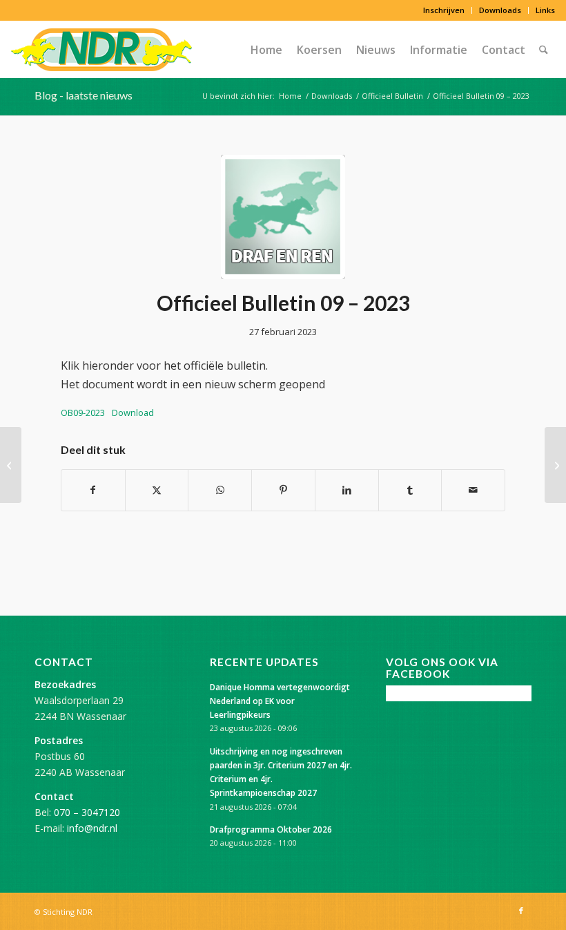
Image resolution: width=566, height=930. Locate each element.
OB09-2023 (83, 412)
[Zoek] (543, 49)
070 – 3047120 (87, 812)
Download (133, 412)
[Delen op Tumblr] (410, 490)
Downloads (500, 10)
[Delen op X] (157, 490)
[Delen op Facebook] (93, 490)
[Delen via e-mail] (473, 490)
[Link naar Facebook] (521, 910)
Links (545, 10)
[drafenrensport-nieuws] (283, 217)
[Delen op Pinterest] (283, 490)
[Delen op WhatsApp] (219, 490)
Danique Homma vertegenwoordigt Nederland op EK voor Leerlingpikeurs (280, 700)
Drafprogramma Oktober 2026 (271, 829)
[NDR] (101, 49)
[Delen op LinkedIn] (346, 490)
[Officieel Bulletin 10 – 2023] (555, 465)
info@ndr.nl (92, 828)
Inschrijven (444, 10)
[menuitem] (444, 10)
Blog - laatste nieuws (84, 95)
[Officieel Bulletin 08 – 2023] (10, 465)
